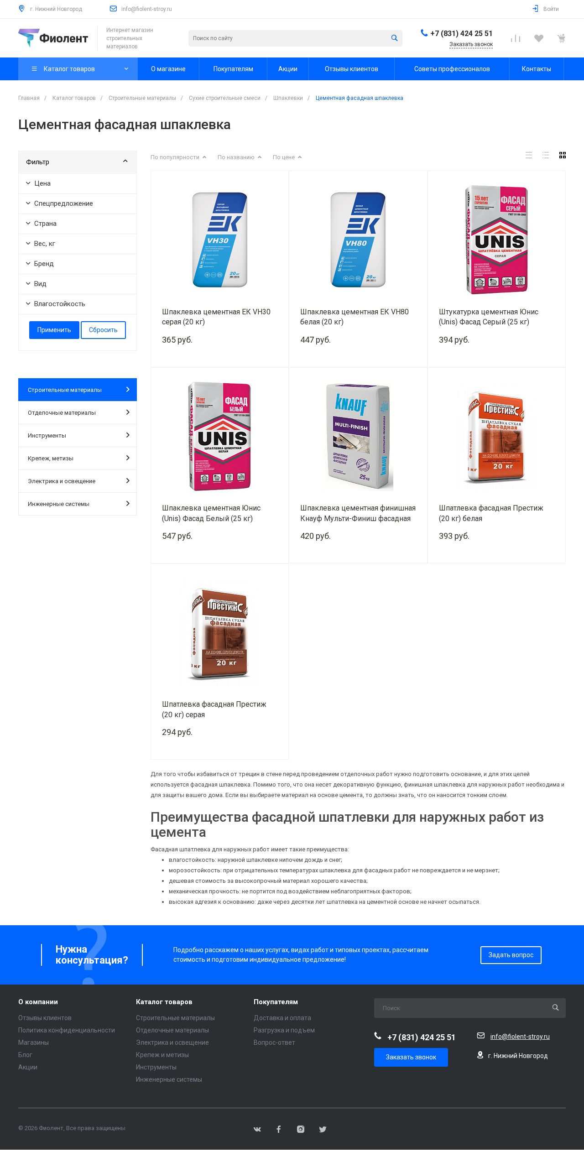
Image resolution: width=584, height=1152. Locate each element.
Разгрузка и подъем (284, 1030)
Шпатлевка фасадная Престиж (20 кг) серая (214, 709)
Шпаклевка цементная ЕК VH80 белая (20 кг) (354, 317)
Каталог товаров (164, 1002)
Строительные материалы (65, 389)
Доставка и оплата (282, 1018)
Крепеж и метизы (162, 1054)
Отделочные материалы (62, 412)
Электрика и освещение (61, 481)
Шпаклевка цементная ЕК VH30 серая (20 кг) (216, 317)
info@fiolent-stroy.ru (146, 9)
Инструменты (47, 435)
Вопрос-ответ (274, 1042)
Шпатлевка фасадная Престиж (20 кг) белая (491, 513)
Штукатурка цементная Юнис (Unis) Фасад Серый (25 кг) (488, 317)
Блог (25, 1054)
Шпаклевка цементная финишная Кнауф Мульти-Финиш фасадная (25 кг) (358, 513)
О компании (38, 1002)
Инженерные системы (58, 503)
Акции (27, 1067)
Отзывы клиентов (45, 1018)
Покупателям (276, 1002)
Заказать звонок (411, 1057)
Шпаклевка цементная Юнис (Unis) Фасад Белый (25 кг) (211, 513)
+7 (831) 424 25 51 (461, 33)
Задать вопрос (511, 955)
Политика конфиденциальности (66, 1030)
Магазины (33, 1042)
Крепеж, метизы (50, 458)
